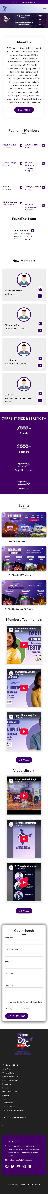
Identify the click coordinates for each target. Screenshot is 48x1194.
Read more (24, 110)
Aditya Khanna (33, 186)
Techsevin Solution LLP (29, 1185)
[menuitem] (23, 1070)
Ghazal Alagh (10, 162)
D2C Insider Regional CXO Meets (23, 2)
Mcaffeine (7, 189)
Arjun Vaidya (9, 144)
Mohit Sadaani (10, 202)
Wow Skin (29, 210)
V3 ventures (8, 148)
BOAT (27, 148)
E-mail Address (12, 949)
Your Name (10, 937)
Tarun (6, 186)
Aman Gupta (32, 144)
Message (9, 985)
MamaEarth (8, 165)
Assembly (29, 189)
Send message (16, 1016)
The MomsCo (8, 205)
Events (24, 505)
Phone (8, 961)
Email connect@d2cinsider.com (20, 1160)
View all (24, 760)
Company (10, 973)
